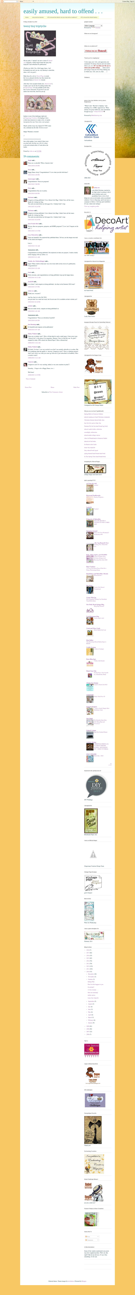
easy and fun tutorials (38, 17)
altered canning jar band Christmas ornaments (97, 417)
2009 (88, 1026)
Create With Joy (91, 597)
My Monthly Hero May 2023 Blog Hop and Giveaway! (100, 721)
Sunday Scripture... (99, 497)
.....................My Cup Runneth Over (97, 543)
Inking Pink (91, 982)
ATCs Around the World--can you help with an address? (62, 17)
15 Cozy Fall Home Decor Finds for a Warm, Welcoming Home (96, 569)
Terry (29, 170)
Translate (97, 28)
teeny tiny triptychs (89, 447)
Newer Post (28, 387)
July (89, 1007)
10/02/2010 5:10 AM (34, 246)
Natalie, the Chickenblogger (36, 261)
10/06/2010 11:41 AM (34, 358)
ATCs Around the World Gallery (89, 17)
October (90, 979)
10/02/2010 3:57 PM (34, 287)
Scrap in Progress (91, 707)
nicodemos (71, 1281)
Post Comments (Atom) (56, 392)
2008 (88, 1029)
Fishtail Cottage (91, 730)
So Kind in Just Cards (90, 444)
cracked (96, 485)
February (91, 1020)
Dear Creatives (90, 567)
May (89, 1012)
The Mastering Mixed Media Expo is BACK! (96, 642)
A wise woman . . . (93, 990)
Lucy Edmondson (33, 235)
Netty (29, 188)
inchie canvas (91, 995)
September (91, 1001)
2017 (88, 953)
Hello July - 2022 (98, 756)
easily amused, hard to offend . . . (63, 11)
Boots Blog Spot (91, 659)
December (91, 974)
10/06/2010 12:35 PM (34, 375)
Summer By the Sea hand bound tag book (96, 426)
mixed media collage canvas (92, 435)
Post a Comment (30, 379)
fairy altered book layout (91, 450)
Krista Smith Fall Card (100, 630)
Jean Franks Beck (33, 224)
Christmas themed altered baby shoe (94, 420)
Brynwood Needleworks (93, 495)
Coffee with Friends (99, 661)
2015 (88, 958)
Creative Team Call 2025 (100, 684)
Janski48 (30, 282)
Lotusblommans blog (92, 616)
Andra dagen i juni (99, 618)
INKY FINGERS (91, 754)
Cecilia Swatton (91, 647)
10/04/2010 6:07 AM (34, 330)
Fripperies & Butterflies (93, 519)
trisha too (31, 291)
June (89, 1009)
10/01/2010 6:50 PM (34, 175)
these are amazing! (93, 992)
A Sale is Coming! (99, 649)
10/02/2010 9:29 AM (34, 268)
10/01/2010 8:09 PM (34, 193)
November (91, 977)
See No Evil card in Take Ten (92, 423)
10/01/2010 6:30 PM (34, 166)
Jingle (30, 160)
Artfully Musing (91, 742)
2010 (88, 972)
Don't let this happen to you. (96, 984)
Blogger (84, 1281)
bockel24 (89, 507)
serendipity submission (90, 432)
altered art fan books (90, 441)
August (90, 1004)
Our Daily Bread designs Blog (95, 604)
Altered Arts (37, 80)
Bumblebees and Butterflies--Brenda (97, 574)
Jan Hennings (32, 324)
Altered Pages (40, 76)
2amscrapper (32, 179)
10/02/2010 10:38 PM (34, 302)
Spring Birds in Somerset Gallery (93, 414)
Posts (88, 1237)
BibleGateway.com (96, 115)
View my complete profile (91, 206)
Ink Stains (89, 586)
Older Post (76, 387)
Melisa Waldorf (32, 334)
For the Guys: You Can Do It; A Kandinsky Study (101, 673)
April (90, 1015)
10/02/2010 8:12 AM (34, 257)
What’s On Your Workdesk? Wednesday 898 (101, 533)
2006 (88, 1034)
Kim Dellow (89, 640)
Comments (90, 1240)
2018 (88, 950)
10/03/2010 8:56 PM (34, 320)
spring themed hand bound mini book (94, 453)
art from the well (91, 483)
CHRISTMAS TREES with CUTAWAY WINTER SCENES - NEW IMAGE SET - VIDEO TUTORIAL (101, 746)
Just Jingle (89, 718)
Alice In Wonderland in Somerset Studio (95, 438)
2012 (88, 966)
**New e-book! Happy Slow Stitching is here (101, 709)
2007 (88, 1031)
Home (27, 17)
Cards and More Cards (93, 628)
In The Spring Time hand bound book (95, 456)
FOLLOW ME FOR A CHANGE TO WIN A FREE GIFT (101, 522)
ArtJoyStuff (89, 695)
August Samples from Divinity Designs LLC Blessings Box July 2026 (100, 558)
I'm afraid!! (91, 987)
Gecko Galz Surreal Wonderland (99, 588)
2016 (88, 955)
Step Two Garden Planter (100, 732)
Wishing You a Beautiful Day (100, 545)
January (90, 1023)
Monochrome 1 (98, 575)
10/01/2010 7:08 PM (34, 184)
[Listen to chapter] (104, 111)
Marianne (31, 197)
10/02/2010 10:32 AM (34, 277)
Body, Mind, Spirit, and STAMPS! (96, 555)
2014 (88, 961)
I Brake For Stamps (92, 683)
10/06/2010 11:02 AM (34, 343)
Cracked (96, 509)
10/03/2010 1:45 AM (34, 311)
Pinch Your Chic (91, 671)
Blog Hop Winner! (99, 606)
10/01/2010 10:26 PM (34, 206)
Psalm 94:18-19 (99, 111)
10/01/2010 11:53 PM (34, 231)
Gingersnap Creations (31, 118)
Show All (110, 764)
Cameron (31, 362)
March (90, 1017)
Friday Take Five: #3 (99, 696)
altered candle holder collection (93, 429)
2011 (88, 969)
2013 (88, 963)
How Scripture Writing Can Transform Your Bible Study (96, 600)
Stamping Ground (91, 531)
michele (30, 306)
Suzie (29, 272)
